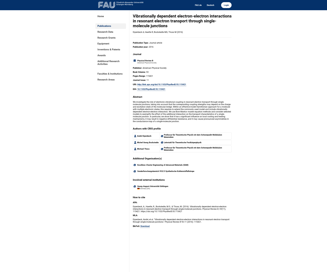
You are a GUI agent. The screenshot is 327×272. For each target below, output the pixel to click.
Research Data (105, 32)
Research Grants (106, 37)
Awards (101, 55)
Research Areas (106, 79)
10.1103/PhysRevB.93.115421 (151, 89)
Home (100, 16)
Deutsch (210, 5)
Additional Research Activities (108, 63)
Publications (104, 26)
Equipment (103, 43)
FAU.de (198, 5)
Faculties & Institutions (110, 73)
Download (145, 226)
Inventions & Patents (108, 49)
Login (226, 5)
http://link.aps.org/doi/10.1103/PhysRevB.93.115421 (161, 84)
